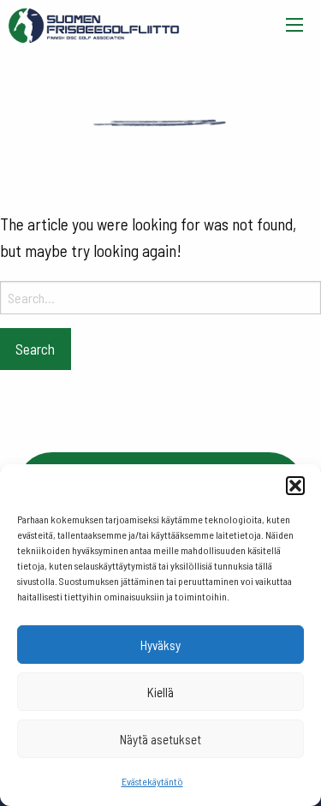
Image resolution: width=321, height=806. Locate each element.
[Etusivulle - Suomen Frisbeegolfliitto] (94, 22)
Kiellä (160, 692)
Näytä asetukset (160, 739)
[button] (295, 485)
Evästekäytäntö (152, 781)
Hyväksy (160, 645)
